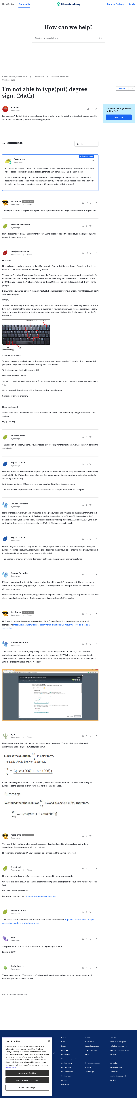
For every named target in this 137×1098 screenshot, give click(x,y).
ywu (13, 937)
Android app (89, 1072)
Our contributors (67, 1072)
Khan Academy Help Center (15, 76)
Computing (113, 1063)
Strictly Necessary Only (27, 1080)
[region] (27, 1066)
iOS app (88, 1067)
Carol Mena (19, 159)
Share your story (91, 1050)
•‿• (13, 734)
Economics (114, 1072)
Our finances (66, 1076)
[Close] (49, 1041)
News (63, 1042)
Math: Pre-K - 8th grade (118, 1042)
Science (112, 1059)
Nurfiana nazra (18, 435)
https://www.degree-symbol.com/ (40, 896)
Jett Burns (16, 201)
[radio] (88, 108)
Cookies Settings (27, 1088)
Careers (64, 1080)
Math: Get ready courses (118, 1046)
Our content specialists (69, 1059)
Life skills (113, 1080)
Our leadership (66, 1063)
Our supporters (66, 1067)
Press (87, 1055)
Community (24, 4)
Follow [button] (122, 88)
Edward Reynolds (19, 503)
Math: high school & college (119, 1050)
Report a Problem (115, 4)
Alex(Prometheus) (20, 251)
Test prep (113, 1055)
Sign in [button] (132, 4)
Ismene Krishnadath (21, 224)
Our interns (65, 1055)
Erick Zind (16, 867)
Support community (92, 1046)
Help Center (8, 4)
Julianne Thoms (18, 910)
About (63, 1037)
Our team (64, 1050)
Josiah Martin (17, 966)
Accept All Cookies (27, 1073)
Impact (63, 1046)
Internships (65, 1084)
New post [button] (119, 117)
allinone (14, 107)
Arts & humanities (116, 1067)
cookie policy (10, 1067)
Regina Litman (18, 462)
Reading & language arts (118, 1076)
